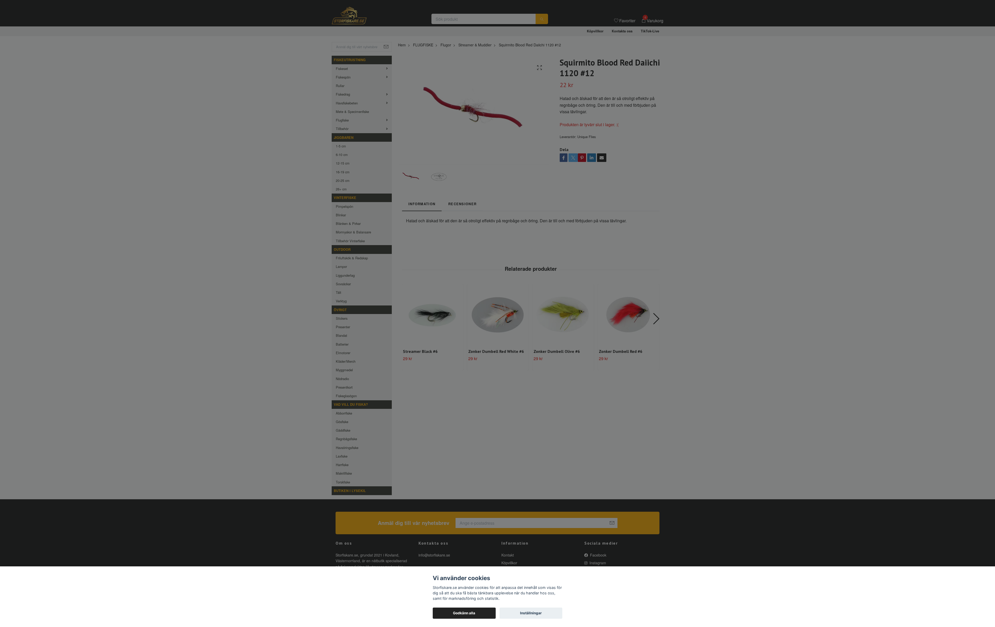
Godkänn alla (464, 613)
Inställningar (531, 613)
